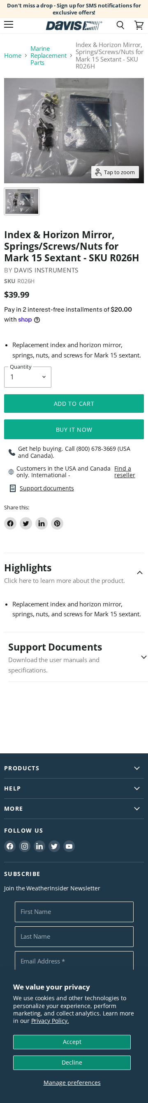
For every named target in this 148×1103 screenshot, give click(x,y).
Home (12, 55)
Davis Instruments (46, 270)
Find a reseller (124, 471)
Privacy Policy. (50, 1021)
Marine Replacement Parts (48, 55)
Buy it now (74, 429)
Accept (72, 1042)
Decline (72, 1062)
